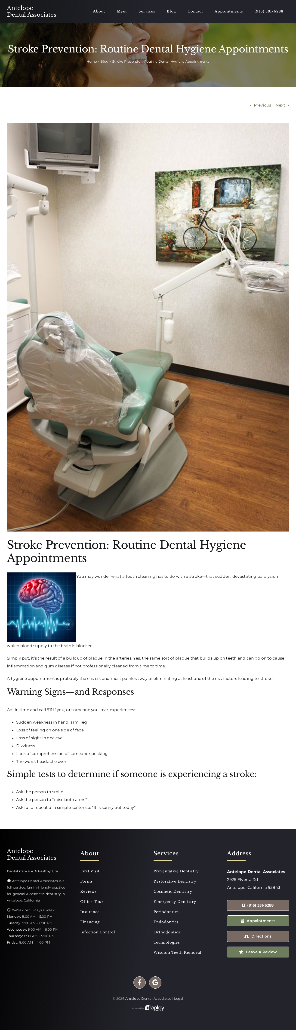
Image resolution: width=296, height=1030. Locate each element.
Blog (104, 61)
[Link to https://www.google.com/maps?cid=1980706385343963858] (155, 982)
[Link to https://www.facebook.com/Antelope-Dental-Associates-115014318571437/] (139, 982)
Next (280, 105)
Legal (178, 998)
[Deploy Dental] (154, 1008)
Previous (262, 105)
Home (91, 61)
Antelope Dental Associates (148, 998)
